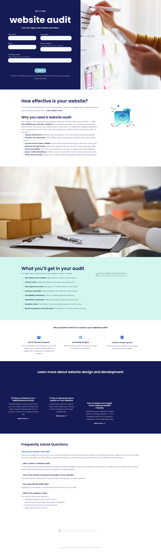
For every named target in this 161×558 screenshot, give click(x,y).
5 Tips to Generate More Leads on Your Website (61, 399)
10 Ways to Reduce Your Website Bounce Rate (23, 399)
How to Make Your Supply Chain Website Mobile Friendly (99, 405)
